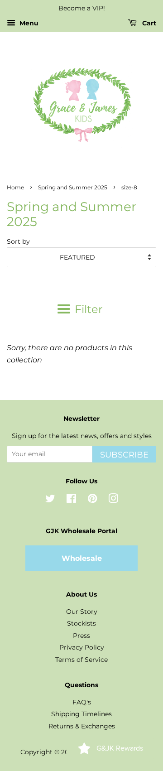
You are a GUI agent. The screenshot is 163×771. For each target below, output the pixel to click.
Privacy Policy (81, 647)
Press (81, 635)
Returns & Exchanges (81, 726)
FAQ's (81, 702)
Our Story (81, 611)
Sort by (18, 241)
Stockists (81, 623)
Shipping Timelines (81, 714)
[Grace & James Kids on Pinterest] (92, 500)
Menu (28, 23)
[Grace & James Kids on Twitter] (50, 500)
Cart (148, 23)
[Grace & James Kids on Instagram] (113, 500)
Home (15, 187)
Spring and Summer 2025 (72, 187)
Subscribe (124, 455)
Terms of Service (81, 659)
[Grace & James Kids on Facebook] (71, 500)
